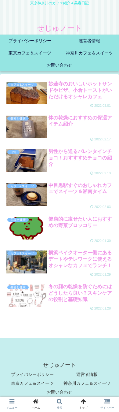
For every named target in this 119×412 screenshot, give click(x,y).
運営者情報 (87, 374)
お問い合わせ (59, 392)
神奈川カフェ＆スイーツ (86, 383)
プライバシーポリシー (32, 374)
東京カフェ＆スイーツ (32, 383)
